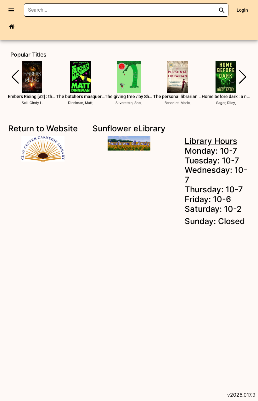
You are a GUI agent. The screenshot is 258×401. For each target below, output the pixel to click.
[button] (15, 77)
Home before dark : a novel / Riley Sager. (226, 96)
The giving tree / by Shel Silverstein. (129, 96)
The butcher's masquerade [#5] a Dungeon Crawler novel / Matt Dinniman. (80, 96)
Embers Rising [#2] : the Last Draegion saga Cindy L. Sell (32, 96)
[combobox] (121, 10)
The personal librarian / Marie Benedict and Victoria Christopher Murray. (177, 96)
